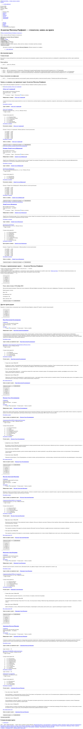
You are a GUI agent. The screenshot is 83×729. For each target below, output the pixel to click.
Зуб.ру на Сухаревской (9, 89)
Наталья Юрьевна (11, 626)
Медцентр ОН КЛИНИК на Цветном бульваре (12, 651)
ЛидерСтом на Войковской (21, 156)
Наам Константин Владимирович (21, 330)
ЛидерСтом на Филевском (10, 204)
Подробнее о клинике (7, 104)
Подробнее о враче (7, 339)
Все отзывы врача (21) (7, 380)
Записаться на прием (5, 45)
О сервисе (2, 727)
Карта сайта (22, 727)
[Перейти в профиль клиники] (12, 86)
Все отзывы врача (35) (7, 535)
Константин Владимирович (12, 319)
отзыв (6, 39)
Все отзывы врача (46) (7, 608)
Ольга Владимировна (11, 398)
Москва (2, 2)
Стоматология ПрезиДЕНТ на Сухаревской (12, 500)
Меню (1, 9)
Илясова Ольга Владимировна (20, 408)
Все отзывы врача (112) (8, 709)
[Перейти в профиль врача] (6, 317)
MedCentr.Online (54, 270)
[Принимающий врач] (6, 283)
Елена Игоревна (10, 552)
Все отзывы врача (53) (7, 459)
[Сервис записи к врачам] (10, 1)
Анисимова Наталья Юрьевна (20, 636)
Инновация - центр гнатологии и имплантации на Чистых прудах (16, 344)
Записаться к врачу (7, 144)
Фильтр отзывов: (3, 273)
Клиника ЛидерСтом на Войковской (12, 148)
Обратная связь (16, 727)
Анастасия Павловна (11, 476)
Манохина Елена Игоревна (19, 563)
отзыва (5, 404)
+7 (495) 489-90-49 (7, 4)
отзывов (5, 484)
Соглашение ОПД (9, 727)
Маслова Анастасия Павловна (20, 488)
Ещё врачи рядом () (5, 717)
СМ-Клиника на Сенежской (9, 673)
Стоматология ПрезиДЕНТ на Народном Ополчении (14, 420)
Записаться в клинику (17, 144)
